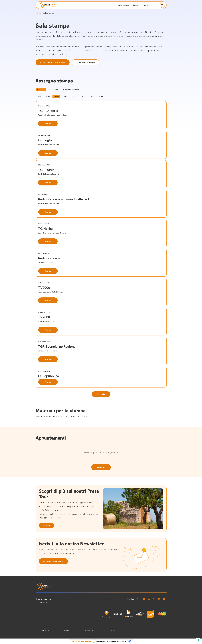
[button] (162, 5)
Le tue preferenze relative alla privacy (110, 641)
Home (38, 13)
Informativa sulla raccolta (81, 641)
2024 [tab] (57, 96)
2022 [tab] (74, 96)
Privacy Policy (67, 630)
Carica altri (101, 394)
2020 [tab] (92, 96)
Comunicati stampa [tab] (71, 89)
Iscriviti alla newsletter (53, 561)
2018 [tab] (101, 96)
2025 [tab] (48, 96)
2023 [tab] (66, 96)
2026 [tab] (39, 96)
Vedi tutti (101, 467)
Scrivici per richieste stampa (52, 62)
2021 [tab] (83, 96)
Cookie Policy (45, 630)
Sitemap (112, 630)
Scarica (48, 123)
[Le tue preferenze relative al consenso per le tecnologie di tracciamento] (198, 640)
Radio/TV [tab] (41, 89)
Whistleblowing (90, 630)
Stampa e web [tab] (54, 89)
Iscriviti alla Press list (85, 62)
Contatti (145, 33)
